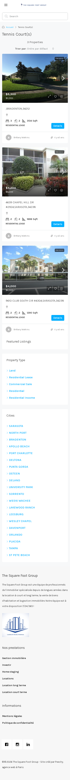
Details (57, 125)
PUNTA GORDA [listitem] (18, 466)
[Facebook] (7, 744)
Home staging (10, 671)
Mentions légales (12, 716)
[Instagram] (18, 744)
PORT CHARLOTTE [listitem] (21, 453)
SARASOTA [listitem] (16, 426)
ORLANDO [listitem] (15, 534)
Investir (6, 664)
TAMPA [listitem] (13, 548)
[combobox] (41, 48)
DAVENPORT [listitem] (17, 528)
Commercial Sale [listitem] (20, 384)
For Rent (59, 58)
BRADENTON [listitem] (17, 439)
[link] (35, 78)
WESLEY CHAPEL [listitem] (20, 521)
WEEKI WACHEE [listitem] (20, 500)
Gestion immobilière (14, 658)
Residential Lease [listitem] (21, 377)
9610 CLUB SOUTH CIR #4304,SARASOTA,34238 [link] (35, 300)
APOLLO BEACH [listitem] (19, 446)
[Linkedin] (29, 744)
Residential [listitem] (16, 391)
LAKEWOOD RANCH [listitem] (22, 507)
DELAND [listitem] (14, 480)
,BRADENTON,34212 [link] (18, 108)
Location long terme (14, 685)
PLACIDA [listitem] (14, 541)
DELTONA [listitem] (15, 460)
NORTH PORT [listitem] (18, 432)
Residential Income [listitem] (22, 397)
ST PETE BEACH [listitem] (19, 555)
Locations (8, 678)
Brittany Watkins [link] (22, 137)
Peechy (59, 761)
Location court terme (14, 692)
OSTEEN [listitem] (14, 473)
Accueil (9, 27)
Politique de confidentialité (18, 722)
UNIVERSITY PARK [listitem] (21, 487)
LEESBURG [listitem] (16, 514)
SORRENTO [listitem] (16, 494)
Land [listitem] (12, 370)
